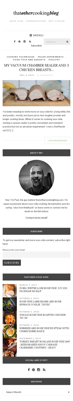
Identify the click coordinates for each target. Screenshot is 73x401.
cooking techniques (21, 57)
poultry (54, 60)
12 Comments (45, 75)
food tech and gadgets (29, 60)
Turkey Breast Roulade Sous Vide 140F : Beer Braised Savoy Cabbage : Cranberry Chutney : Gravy (44, 344)
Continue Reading (57, 140)
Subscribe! (36, 45)
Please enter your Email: (14, 249)
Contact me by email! (37, 217)
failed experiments (51, 57)
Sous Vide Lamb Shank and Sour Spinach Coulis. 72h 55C (40, 303)
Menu (38, 35)
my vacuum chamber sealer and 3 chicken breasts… (36, 67)
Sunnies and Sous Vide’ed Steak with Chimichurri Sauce (44, 330)
